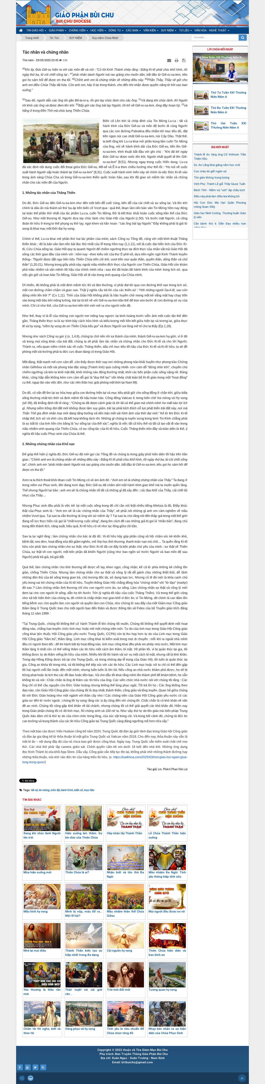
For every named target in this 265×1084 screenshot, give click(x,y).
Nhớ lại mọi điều (34, 950)
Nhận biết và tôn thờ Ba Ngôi (125, 875)
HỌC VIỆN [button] (97, 30)
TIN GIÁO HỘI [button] (35, 30)
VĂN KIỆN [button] (150, 30)
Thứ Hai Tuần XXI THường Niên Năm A (228, 126)
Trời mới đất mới (118, 989)
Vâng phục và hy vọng (80, 1029)
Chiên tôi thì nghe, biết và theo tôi (42, 1031)
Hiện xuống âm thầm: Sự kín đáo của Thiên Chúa (83, 835)
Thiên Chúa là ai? (77, 872)
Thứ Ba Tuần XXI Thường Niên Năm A (228, 110)
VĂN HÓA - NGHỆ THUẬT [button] (210, 30)
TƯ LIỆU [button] (184, 30)
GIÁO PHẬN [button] (56, 30)
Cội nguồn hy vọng (119, 950)
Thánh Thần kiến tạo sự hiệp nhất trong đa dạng (83, 953)
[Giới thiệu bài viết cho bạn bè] (169, 60)
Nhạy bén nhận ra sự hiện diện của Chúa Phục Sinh (167, 1031)
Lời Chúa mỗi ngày (220, 49)
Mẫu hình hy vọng (35, 911)
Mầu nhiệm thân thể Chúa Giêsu (125, 914)
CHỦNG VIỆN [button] (77, 30)
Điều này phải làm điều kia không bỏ (217, 196)
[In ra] (177, 60)
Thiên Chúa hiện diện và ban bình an (167, 953)
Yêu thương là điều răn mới (42, 992)
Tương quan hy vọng (163, 989)
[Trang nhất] (21, 30)
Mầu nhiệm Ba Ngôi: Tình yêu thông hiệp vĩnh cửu (167, 875)
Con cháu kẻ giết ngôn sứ (210, 171)
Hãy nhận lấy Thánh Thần (124, 833)
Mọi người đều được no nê (167, 911)
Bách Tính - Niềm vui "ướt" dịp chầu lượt (219, 190)
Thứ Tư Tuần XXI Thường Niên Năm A (228, 95)
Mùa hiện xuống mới (37, 872)
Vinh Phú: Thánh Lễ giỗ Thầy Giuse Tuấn (219, 184)
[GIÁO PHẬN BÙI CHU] (67, 14)
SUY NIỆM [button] (167, 30)
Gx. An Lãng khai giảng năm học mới (217, 165)
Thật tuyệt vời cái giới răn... (83, 992)
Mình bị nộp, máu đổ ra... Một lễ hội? (83, 914)
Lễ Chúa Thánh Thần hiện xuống (167, 835)
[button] (220, 68)
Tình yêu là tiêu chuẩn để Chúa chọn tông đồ (125, 1031)
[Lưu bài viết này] (184, 60)
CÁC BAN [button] (132, 30)
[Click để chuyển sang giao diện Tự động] (22, 1078)
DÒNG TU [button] (115, 30)
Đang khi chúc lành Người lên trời (42, 835)
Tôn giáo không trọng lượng (211, 177)
